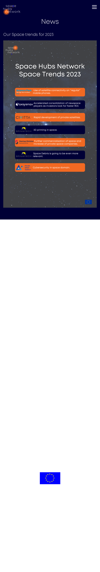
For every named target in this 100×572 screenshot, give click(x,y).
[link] (11, 10)
